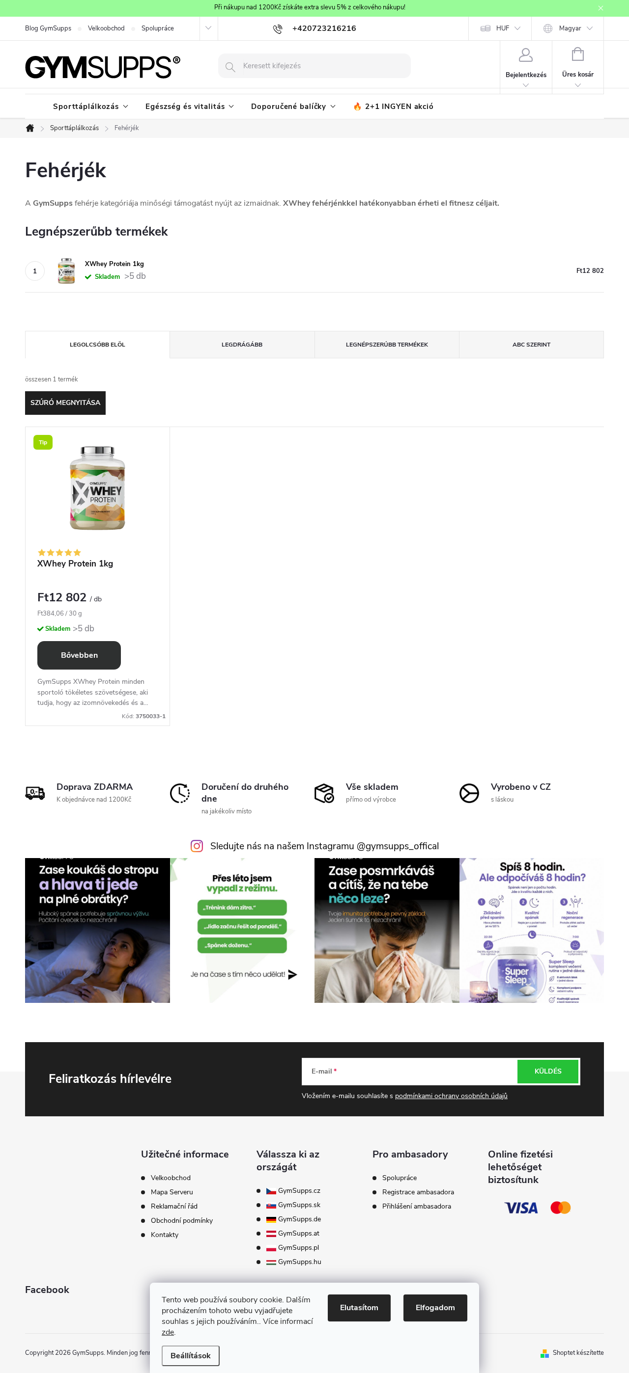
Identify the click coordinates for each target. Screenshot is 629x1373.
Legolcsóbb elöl (97, 345)
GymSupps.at (297, 1234)
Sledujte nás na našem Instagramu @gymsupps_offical (324, 846)
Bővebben (79, 655)
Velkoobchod (106, 28)
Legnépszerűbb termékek (387, 345)
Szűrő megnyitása (65, 402)
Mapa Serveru (172, 1192)
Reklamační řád (174, 1207)
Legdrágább (242, 345)
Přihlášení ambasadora (416, 1207)
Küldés (548, 1071)
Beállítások (191, 1355)
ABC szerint (531, 345)
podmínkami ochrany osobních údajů (451, 1096)
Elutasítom (359, 1307)
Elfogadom (435, 1307)
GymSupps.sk (298, 1205)
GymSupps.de (298, 1219)
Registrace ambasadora (418, 1192)
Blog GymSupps (48, 28)
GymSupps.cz (298, 1191)
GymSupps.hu (298, 1262)
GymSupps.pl (297, 1248)
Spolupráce (158, 28)
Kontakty (164, 1235)
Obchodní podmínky (182, 1221)
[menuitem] (91, 106)
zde (168, 1332)
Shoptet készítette (578, 1352)
